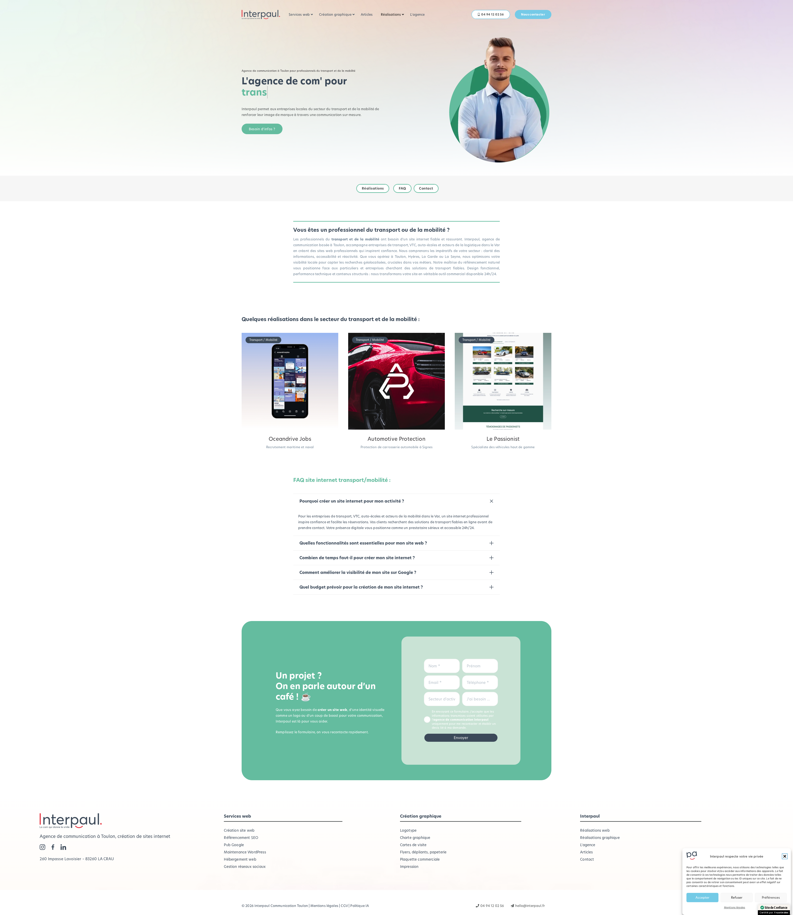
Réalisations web (595, 830)
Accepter (702, 898)
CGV (344, 905)
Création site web (239, 830)
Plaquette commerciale (420, 859)
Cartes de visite (413, 844)
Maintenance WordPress (245, 852)
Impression (409, 866)
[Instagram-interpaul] (42, 847)
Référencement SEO (241, 837)
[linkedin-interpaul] (63, 847)
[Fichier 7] (53, 847)
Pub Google (234, 844)
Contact (587, 859)
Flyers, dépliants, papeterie (423, 852)
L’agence (587, 844)
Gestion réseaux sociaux (245, 866)
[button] (785, 856)
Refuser (736, 898)
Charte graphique (415, 837)
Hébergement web (240, 859)
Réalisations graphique (600, 837)
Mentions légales (734, 907)
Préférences (771, 898)
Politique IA (359, 905)
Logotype (408, 830)
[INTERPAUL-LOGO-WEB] (261, 14)
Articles (586, 852)
